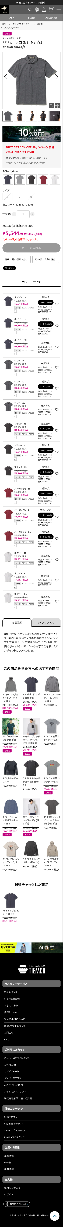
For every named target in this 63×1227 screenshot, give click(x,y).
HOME (4, 23)
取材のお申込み (12, 1187)
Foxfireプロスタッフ (14, 1137)
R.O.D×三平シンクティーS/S (52, 780)
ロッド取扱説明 (12, 998)
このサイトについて (13, 1084)
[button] (6, 76)
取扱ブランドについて (15, 1025)
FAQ (6, 1039)
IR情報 (7, 1162)
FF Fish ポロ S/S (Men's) (31, 696)
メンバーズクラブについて (17, 1057)
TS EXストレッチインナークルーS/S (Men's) (52, 820)
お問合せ (8, 1032)
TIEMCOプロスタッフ (14, 1130)
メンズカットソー (11, 27)
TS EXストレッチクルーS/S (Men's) (31, 781)
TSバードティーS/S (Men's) (10, 738)
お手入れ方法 (11, 1005)
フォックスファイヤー (22, 23)
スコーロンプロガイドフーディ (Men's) (10, 697)
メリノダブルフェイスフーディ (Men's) (51, 862)
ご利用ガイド (10, 1064)
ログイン (8, 1194)
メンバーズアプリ (12, 1078)
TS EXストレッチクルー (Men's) (31, 860)
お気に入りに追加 (47, 259)
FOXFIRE (51, 18)
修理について (11, 1012)
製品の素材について (14, 1019)
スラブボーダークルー (10, 780)
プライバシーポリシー (15, 1091)
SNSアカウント (11, 1117)
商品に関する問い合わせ (17, 259)
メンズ (40, 23)
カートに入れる (46, 302)
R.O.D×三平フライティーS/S (51, 738)
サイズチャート (11, 1071)
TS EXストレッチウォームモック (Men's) (52, 697)
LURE (31, 18)
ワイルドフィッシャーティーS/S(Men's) (10, 862)
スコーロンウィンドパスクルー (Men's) (10, 820)
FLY (11, 18)
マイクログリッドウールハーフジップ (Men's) (31, 739)
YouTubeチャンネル (14, 1123)
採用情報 (9, 1169)
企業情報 (9, 1155)
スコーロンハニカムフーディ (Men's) (31, 820)
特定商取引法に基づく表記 (18, 1098)
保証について (11, 991)
